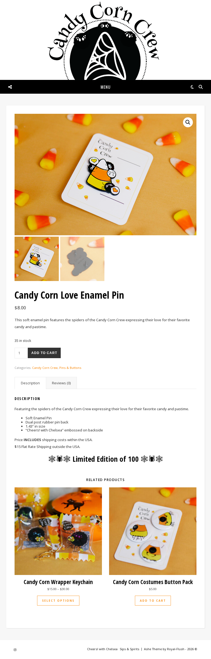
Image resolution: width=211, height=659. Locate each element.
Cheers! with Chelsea (102, 649)
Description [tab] (30, 382)
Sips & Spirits (129, 649)
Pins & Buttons (70, 368)
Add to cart (44, 353)
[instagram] (15, 649)
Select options (58, 601)
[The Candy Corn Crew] (105, 53)
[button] (188, 122)
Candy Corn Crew (45, 368)
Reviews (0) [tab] (61, 382)
